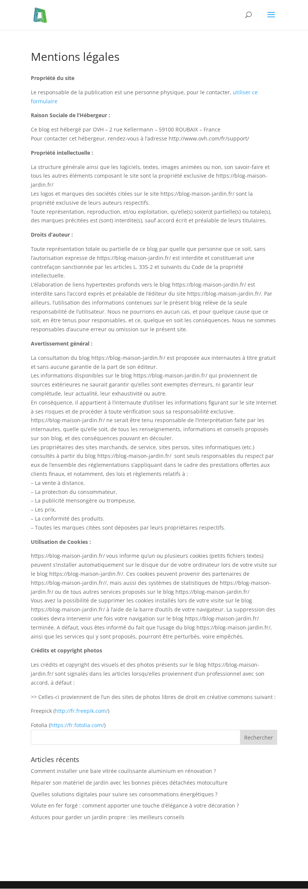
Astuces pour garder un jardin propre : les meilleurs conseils (107, 817)
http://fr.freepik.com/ (81, 710)
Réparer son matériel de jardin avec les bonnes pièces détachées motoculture (129, 782)
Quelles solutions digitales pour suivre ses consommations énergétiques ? (124, 794)
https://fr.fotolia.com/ (77, 725)
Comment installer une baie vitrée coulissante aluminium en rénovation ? (123, 770)
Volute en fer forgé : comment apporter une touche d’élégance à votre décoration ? (135, 805)
